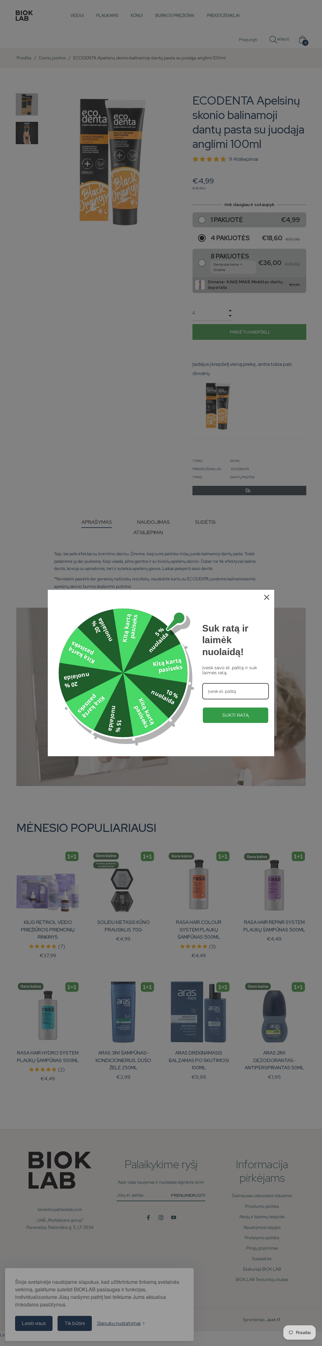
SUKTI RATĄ (235, 715)
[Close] (266, 597)
